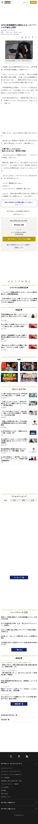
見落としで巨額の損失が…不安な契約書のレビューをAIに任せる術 (19, 618)
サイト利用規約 (5, 777)
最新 (5, 500)
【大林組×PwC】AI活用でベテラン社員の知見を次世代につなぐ (19, 643)
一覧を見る (19, 650)
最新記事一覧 (19, 704)
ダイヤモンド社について (8, 809)
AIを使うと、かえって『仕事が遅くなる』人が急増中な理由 (19, 637)
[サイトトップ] (7, 2)
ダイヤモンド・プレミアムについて (11, 771)
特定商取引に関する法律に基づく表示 (11, 781)
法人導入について (6, 797)
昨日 (14, 500)
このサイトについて (6, 768)
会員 (32, 500)
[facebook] (19, 756)
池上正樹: (8, 30)
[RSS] (27, 756)
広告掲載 (3, 790)
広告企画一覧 (5, 719)
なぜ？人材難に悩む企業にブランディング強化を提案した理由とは (19, 631)
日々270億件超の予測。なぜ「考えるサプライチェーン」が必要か (19, 624)
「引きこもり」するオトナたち (13, 32)
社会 (2, 32)
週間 (23, 500)
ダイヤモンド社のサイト (8, 802)
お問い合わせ (4, 793)
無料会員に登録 (19, 225)
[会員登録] (33, 2)
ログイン (25, 2)
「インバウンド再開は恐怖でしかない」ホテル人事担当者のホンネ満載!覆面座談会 (19, 293)
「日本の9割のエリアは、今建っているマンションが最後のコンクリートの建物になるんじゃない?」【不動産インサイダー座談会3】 (19, 300)
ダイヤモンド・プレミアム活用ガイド (11, 774)
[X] (11, 756)
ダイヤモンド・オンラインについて (11, 763)
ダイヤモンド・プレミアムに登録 (19, 239)
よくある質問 (4, 787)
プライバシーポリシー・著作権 (9, 784)
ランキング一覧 (19, 577)
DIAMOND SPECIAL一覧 (9, 715)
